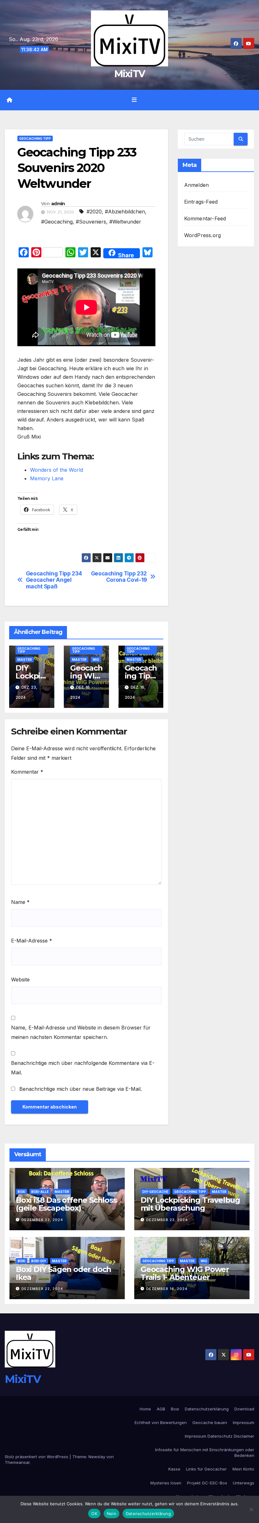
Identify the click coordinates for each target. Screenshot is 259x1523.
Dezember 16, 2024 (167, 1289)
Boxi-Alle (40, 1192)
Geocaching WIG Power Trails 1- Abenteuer (185, 1273)
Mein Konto (243, 1468)
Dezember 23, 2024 (42, 1220)
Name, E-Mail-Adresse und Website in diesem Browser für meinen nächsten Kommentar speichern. (81, 1032)
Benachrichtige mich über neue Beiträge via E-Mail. (80, 1089)
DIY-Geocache (155, 1192)
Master (24, 659)
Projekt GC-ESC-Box (207, 1482)
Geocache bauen (209, 1422)
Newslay (96, 1456)
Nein (111, 1513)
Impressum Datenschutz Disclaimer (219, 1436)
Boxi (21, 1192)
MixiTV (129, 74)
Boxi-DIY (38, 1261)
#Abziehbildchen (125, 211)
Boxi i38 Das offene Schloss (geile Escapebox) (66, 1204)
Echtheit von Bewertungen (161, 1422)
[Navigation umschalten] (134, 100)
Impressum (243, 1422)
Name (20, 902)
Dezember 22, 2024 (42, 1289)
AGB (161, 1408)
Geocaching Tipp (35, 138)
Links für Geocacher (206, 1468)
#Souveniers (91, 221)
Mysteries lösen (165, 1482)
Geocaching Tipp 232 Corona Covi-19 (119, 576)
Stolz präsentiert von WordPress (37, 1456)
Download (244, 1408)
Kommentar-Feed (205, 218)
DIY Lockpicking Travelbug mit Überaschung (190, 1204)
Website (20, 979)
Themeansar (17, 1462)
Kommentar (27, 772)
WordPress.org (202, 235)
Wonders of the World (56, 470)
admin (58, 203)
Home (145, 1408)
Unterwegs (243, 1482)
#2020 (94, 211)
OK (94, 1513)
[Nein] (251, 1509)
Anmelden (196, 185)
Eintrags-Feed (201, 202)
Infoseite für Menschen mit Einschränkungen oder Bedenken (204, 1452)
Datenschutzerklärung (207, 1408)
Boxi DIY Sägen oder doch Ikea (63, 1273)
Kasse (174, 1468)
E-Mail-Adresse (31, 940)
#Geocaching (57, 221)
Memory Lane (46, 478)
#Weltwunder (125, 221)
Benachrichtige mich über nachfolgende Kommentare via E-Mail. (82, 1068)
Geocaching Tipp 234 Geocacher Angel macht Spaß (54, 580)
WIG (96, 659)
